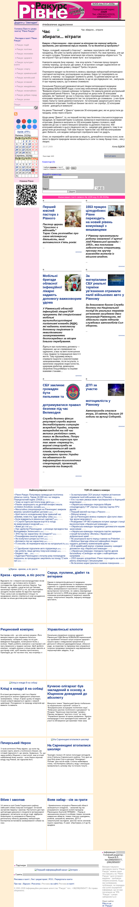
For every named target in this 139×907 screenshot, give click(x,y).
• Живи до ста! (21, 526)
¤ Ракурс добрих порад (26, 95)
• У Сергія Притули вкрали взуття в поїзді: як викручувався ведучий (35, 522)
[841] (46, 536)
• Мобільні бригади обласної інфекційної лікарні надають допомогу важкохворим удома (94, 542)
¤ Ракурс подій (22, 45)
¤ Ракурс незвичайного (25, 91)
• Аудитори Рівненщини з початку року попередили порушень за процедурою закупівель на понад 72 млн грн (41, 558)
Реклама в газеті (21, 879)
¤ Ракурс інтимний (23, 82)
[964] (52, 502)
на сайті (54, 884)
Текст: (45, 189)
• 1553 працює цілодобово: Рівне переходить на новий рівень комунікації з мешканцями (97, 559)
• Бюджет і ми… (22, 553)
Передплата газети (63, 879)
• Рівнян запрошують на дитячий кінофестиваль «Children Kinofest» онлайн (38, 505)
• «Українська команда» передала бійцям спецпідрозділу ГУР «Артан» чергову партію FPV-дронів (95, 507)
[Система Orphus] (59, 169)
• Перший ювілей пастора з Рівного (87, 512)
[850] (46, 539)
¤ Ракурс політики (23, 49)
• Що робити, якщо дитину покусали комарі (35, 551)
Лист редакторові (39, 879)
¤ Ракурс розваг (22, 99)
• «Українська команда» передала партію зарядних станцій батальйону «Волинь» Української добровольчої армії (95, 533)
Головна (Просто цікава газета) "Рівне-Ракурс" (25, 30)
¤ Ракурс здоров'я (23, 58)
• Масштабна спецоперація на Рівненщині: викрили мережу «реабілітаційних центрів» (40, 510)
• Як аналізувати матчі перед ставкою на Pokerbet (95, 539)
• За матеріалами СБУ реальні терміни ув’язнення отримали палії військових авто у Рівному (95, 496)
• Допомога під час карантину (29, 541)
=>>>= (78, 252)
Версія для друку (110, 156)
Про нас (17, 884)
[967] (45, 541)
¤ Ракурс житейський (25, 77)
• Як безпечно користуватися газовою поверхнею (94, 563)
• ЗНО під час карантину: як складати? (33, 534)
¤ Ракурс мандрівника (25, 86)
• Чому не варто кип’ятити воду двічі (32, 502)
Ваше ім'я (47, 177)
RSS (51, 879)
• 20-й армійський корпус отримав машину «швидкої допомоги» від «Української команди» (96, 547)
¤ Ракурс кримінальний (26, 73)
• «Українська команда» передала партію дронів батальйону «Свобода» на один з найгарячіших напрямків (94, 553)
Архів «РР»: (24, 131)
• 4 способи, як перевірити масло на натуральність (39, 543)
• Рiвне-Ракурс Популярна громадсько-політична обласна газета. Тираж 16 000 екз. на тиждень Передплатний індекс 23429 (38, 497)
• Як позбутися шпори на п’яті (29, 539)
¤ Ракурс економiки (24, 53)
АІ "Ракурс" (107, 906)
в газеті (70, 884)
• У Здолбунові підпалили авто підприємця (35, 548)
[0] (43, 500)
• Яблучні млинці (78, 514)
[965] (43, 507)
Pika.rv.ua (106, 903)
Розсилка (35, 884)
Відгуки (26, 884)
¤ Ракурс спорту (22, 69)
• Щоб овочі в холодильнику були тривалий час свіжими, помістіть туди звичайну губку (37, 515)
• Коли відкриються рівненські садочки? (34, 519)
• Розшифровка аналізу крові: (29, 536)
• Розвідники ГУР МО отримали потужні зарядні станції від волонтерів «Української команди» (97, 522)
